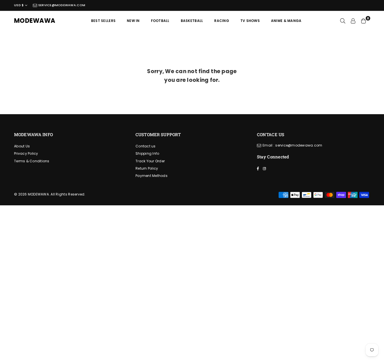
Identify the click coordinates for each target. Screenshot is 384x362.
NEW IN (133, 20)
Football (160, 20)
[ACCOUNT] (353, 20)
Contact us (145, 146)
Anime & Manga (286, 20)
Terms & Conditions (31, 161)
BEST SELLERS (103, 20)
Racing (221, 20)
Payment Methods (151, 175)
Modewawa (34, 21)
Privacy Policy (26, 153)
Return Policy (146, 168)
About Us (22, 146)
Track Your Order (150, 161)
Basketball (192, 20)
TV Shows (250, 20)
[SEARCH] (342, 20)
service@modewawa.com (61, 5)
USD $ (19, 5)
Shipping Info (147, 153)
